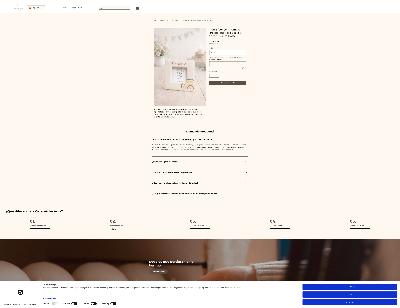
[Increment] (217, 75)
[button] (72, 7)
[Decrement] (211, 75)
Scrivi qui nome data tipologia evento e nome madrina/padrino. (226, 58)
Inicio (156, 20)
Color (211, 48)
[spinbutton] (214, 75)
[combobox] (227, 52)
